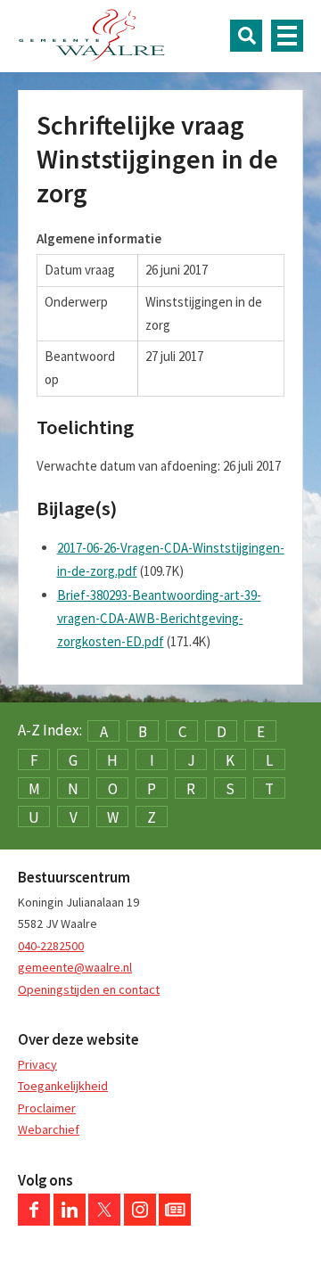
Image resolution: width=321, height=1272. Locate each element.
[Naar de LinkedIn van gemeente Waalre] (70, 1221)
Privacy (37, 1064)
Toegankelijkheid (63, 1086)
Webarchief (48, 1129)
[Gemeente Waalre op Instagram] (140, 1221)
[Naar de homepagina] (92, 35)
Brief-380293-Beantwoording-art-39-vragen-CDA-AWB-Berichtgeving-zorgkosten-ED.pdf (159, 619)
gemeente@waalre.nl (75, 967)
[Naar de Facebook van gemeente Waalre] (34, 1221)
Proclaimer (47, 1108)
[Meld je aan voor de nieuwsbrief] (175, 1221)
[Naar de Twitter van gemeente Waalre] (104, 1221)
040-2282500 (51, 946)
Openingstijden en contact (89, 989)
